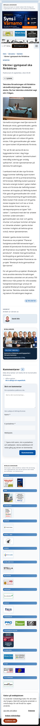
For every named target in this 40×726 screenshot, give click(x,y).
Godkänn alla (10, 721)
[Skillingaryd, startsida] (20, 46)
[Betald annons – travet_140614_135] (31, 623)
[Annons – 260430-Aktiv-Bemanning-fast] (8, 33)
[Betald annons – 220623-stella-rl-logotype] (8, 568)
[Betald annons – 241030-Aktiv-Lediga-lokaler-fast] (8, 483)
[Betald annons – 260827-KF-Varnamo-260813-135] (8, 513)
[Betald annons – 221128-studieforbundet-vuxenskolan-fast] (20, 623)
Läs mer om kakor (10, 711)
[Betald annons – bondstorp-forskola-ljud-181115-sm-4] (32, 34)
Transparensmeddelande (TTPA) (14, 358)
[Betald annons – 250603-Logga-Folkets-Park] (8, 527)
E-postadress (9, 424)
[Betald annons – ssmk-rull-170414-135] (8, 670)
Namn (7, 415)
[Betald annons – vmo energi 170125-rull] (8, 657)
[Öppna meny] (36, 46)
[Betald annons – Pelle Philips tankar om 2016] (20, 33)
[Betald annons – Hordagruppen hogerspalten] (8, 684)
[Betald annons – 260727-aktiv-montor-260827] (8, 498)
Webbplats (8, 433)
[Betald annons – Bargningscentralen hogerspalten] (8, 582)
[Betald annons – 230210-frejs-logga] (8, 609)
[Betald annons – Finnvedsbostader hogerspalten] (8, 596)
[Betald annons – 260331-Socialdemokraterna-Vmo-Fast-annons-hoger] (8, 638)
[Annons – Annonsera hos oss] (20, 483)
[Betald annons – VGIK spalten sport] (20, 670)
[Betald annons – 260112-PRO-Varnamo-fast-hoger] (8, 623)
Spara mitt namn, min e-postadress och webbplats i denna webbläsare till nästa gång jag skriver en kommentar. (18, 445)
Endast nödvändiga (12, 716)
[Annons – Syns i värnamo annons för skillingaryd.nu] (20, 20)
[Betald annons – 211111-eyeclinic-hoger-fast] (8, 555)
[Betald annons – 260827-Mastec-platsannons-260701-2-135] (20, 498)
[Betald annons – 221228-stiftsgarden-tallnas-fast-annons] (8, 541)
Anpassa (31, 711)
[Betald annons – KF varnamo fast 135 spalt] (20, 657)
